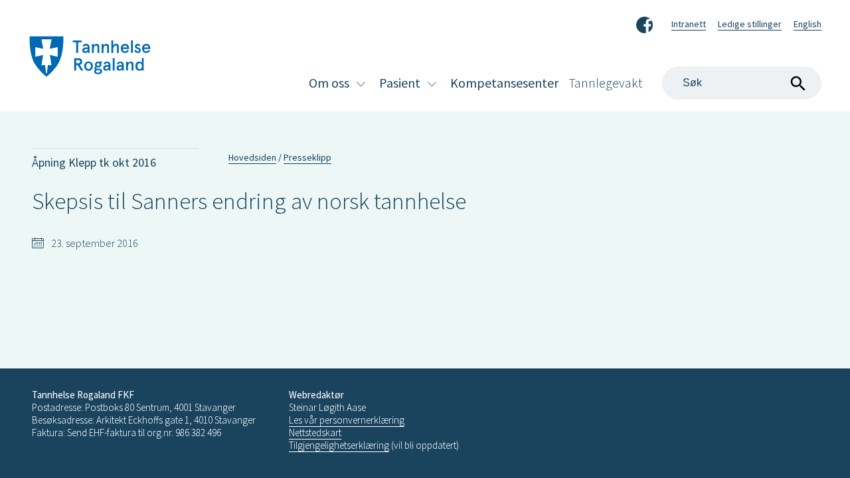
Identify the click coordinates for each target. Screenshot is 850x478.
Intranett (688, 24)
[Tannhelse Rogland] (90, 58)
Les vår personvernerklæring (346, 420)
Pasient (399, 82)
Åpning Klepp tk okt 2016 (94, 162)
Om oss (329, 82)
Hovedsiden (252, 157)
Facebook (644, 23)
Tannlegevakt (605, 82)
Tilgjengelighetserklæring (339, 445)
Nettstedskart (315, 432)
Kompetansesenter (504, 82)
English (807, 24)
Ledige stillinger (750, 24)
